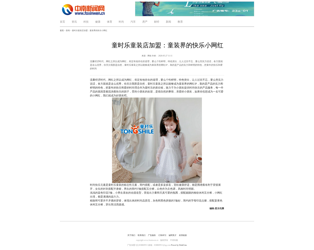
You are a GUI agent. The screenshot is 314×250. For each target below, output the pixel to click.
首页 (62, 21)
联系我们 (142, 235)
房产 (145, 21)
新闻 (168, 21)
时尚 (121, 21)
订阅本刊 (162, 235)
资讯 (74, 21)
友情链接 (183, 235)
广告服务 (152, 235)
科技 (86, 21)
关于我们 (131, 235)
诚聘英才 (172, 235)
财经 (156, 21)
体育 (109, 21)
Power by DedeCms (179, 245)
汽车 (133, 21)
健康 (97, 21)
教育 (180, 21)
